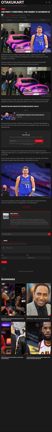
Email (28, 255)
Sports (5, 5)
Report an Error (26, 207)
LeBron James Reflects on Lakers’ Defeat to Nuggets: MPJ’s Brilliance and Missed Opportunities (38, 358)
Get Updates (39, 140)
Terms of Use (39, 143)
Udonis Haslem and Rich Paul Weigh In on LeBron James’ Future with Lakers (12, 358)
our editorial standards (22, 17)
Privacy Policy (21, 144)
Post (3, 262)
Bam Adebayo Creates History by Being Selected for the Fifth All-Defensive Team (12, 319)
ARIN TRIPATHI (8, 15)
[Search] (46, 2)
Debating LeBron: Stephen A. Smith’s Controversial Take (38, 318)
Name (2, 255)
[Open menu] (49, 2)
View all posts (13, 226)
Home (2, 5)
